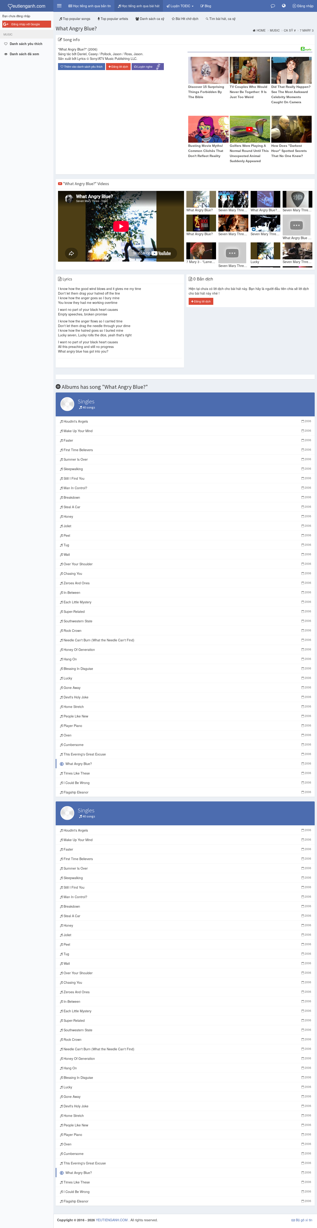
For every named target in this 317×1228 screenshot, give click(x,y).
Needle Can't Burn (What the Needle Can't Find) (187, 640)
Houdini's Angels (187, 421)
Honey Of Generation (187, 649)
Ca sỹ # (290, 30)
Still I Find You (187, 478)
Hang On (187, 659)
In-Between (187, 592)
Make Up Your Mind (187, 430)
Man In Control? (187, 487)
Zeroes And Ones (187, 583)
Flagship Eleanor (187, 792)
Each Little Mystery (187, 602)
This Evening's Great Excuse (187, 754)
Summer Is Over (187, 459)
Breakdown (187, 497)
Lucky (187, 678)
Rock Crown (187, 630)
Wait (187, 554)
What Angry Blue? (76, 28)
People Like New (187, 716)
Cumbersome (187, 744)
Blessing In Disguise (187, 668)
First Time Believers (187, 449)
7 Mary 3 (307, 30)
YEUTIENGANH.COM (112, 1220)
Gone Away (187, 687)
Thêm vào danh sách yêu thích (83, 66)
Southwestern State (187, 621)
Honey (187, 516)
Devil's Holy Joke (187, 697)
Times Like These (187, 773)
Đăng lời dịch (119, 66)
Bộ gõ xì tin (303, 1220)
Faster (187, 440)
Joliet (187, 526)
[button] (59, 6)
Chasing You (187, 573)
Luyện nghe (149, 67)
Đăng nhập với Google (25, 24)
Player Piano (187, 725)
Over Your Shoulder (187, 564)
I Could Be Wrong (187, 782)
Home (261, 30)
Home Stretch (187, 706)
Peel (187, 535)
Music (275, 30)
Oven (187, 735)
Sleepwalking (187, 468)
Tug (187, 545)
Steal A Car (187, 507)
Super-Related (187, 611)
